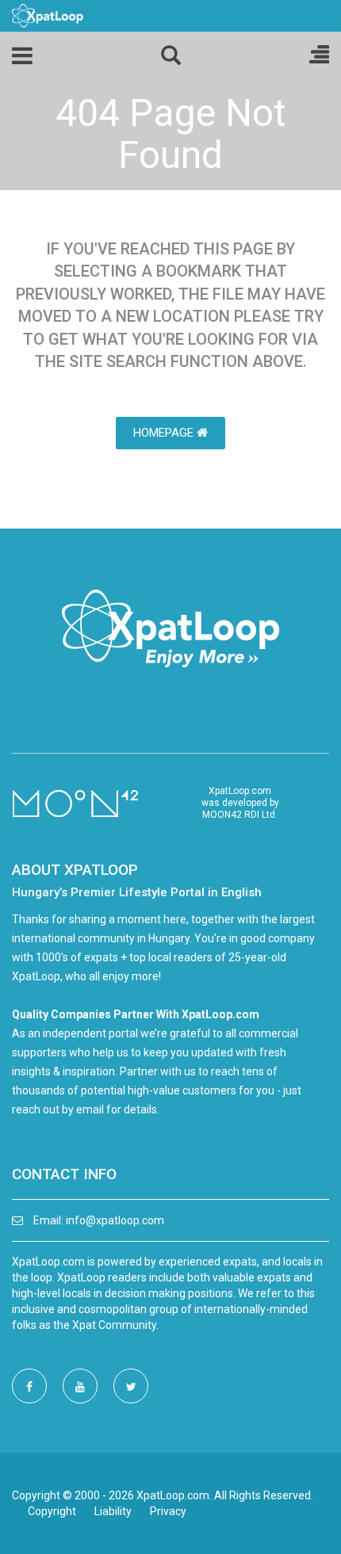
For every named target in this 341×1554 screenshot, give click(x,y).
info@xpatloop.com (115, 1220)
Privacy (168, 1511)
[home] (47, 15)
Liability (113, 1511)
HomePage (165, 433)
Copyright (52, 1511)
